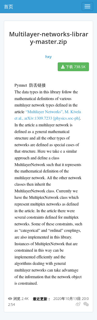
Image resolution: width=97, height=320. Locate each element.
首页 (8, 6)
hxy (48, 56)
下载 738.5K (75, 66)
